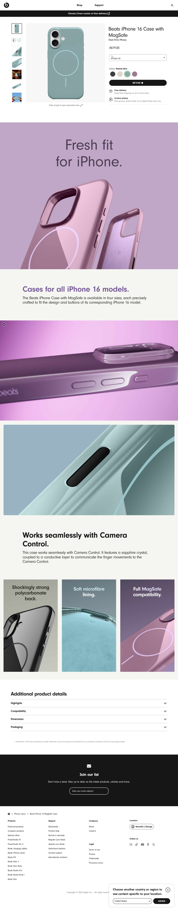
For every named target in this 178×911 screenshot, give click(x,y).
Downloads (53, 826)
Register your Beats (56, 840)
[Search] (172, 5)
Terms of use (94, 850)
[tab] (17, 28)
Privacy (92, 854)
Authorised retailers (56, 848)
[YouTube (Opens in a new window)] (142, 845)
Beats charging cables (17, 848)
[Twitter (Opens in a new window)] (153, 845)
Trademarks (94, 858)
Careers (92, 831)
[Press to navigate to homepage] (6, 5)
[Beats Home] (9, 814)
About (91, 826)
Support (99, 5)
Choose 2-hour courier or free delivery (87, 13)
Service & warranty (56, 835)
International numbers (57, 857)
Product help (53, 831)
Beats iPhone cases (16, 853)
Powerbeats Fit (14, 840)
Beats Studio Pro (15, 870)
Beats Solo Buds (15, 866)
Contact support (55, 853)
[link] (138, 83)
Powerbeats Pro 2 (15, 844)
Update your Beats (56, 844)
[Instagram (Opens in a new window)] (131, 845)
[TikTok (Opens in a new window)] (136, 845)
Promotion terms (96, 863)
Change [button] (144, 827)
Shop (79, 5)
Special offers (14, 835)
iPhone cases (20, 814)
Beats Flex (12, 879)
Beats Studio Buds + (16, 875)
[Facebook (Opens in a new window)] (148, 845)
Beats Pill (12, 857)
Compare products (16, 831)
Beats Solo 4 (13, 861)
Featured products (15, 826)
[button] (4, 324)
